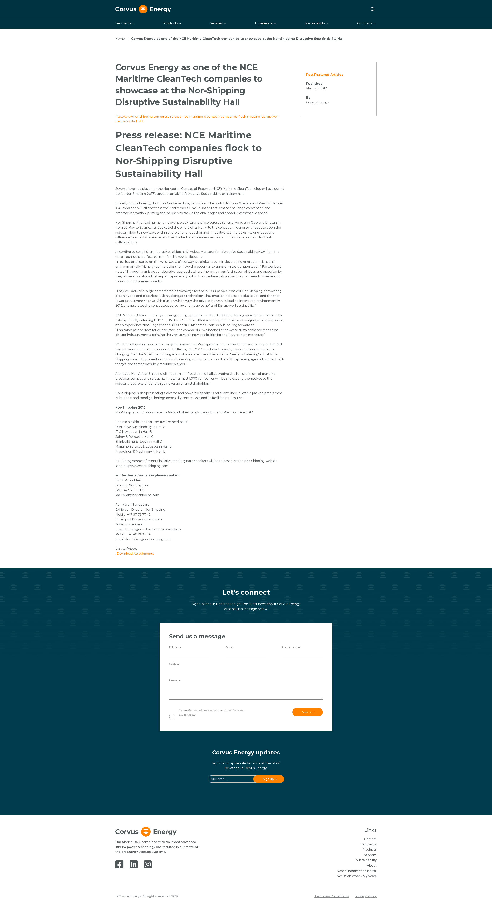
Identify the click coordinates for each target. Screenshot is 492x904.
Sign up (268, 779)
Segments (123, 23)
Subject (174, 663)
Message (174, 680)
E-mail (229, 647)
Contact (370, 839)
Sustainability (315, 23)
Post (309, 75)
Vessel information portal (357, 871)
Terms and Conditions (331, 896)
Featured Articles (328, 75)
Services (216, 23)
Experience (264, 23)
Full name (175, 647)
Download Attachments (135, 553)
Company (364, 23)
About (372, 865)
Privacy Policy (366, 896)
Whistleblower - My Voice (357, 876)
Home (120, 39)
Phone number (291, 647)
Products (170, 23)
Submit (307, 712)
